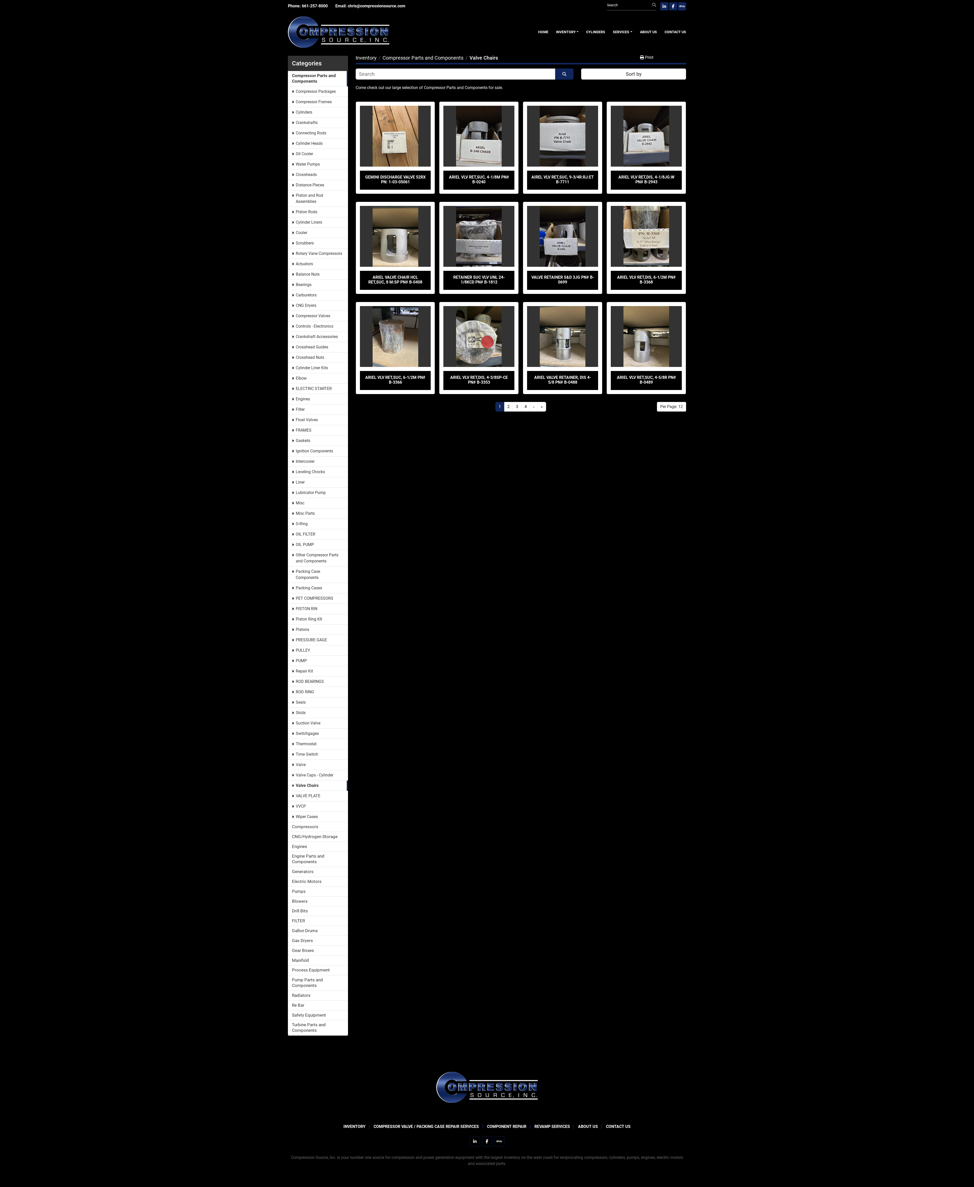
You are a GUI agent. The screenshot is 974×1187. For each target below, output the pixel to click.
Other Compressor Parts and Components (317, 558)
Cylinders (595, 32)
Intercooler (305, 461)
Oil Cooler (304, 153)
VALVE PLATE (308, 795)
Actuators (304, 263)
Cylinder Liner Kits (312, 367)
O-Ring (302, 523)
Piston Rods (306, 211)
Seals (301, 702)
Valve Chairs (307, 785)
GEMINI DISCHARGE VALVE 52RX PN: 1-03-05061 (395, 179)
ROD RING (305, 691)
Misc (300, 503)
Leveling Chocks (310, 471)
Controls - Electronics (314, 326)
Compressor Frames (314, 101)
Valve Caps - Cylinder (314, 775)
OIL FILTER (305, 534)
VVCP (301, 806)
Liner (300, 482)
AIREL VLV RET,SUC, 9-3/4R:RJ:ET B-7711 (562, 179)
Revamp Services (552, 1126)
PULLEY (303, 650)
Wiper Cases (307, 816)
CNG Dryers (306, 305)
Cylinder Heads (309, 143)
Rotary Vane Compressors (319, 253)
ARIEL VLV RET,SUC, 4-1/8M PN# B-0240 (479, 179)
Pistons (302, 629)
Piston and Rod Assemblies (309, 198)
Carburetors (306, 295)
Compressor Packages (316, 91)
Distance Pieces (310, 185)
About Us (648, 32)
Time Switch (307, 754)
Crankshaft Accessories (317, 336)
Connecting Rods (311, 133)
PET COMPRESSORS (314, 598)
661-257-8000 (315, 6)
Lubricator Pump (311, 492)
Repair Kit (304, 671)
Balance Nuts (308, 274)
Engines (303, 399)
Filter (300, 409)
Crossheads (306, 174)
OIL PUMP (305, 544)
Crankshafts (307, 122)
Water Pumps (308, 164)
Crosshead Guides (312, 347)
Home (543, 32)
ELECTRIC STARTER (314, 388)
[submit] (654, 5)
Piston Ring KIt (309, 619)
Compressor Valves (313, 315)
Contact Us (675, 32)
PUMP (301, 660)
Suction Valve (308, 723)
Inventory (566, 32)
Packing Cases (309, 588)
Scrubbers (305, 243)
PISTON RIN (306, 608)
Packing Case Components (308, 574)
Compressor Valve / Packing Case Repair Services (426, 1126)
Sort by (633, 74)
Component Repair (506, 1126)
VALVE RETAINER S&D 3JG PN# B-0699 (562, 280)
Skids (301, 712)
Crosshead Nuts (310, 357)
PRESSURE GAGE (311, 639)
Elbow (301, 378)
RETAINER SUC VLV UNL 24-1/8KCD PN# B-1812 (479, 280)
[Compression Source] (487, 1087)
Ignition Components (314, 451)
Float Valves (307, 419)
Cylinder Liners (309, 222)
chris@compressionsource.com (376, 6)
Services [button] (621, 32)
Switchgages (307, 733)
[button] (567, 32)
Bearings (303, 284)
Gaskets (303, 440)
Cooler (301, 232)
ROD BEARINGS (310, 681)
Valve (301, 764)
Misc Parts (305, 513)
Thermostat (306, 743)
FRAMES (303, 430)
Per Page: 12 (671, 406)
